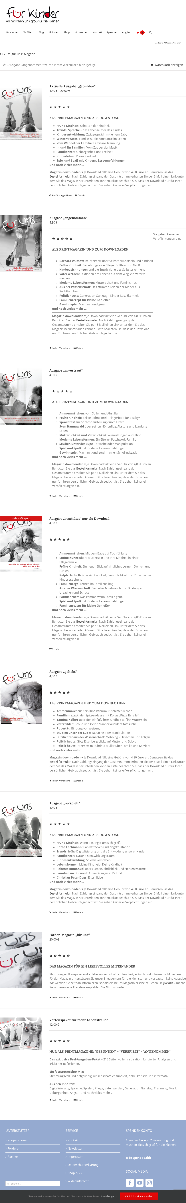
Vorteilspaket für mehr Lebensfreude (78, 1020)
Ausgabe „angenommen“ (68, 218)
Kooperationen (18, 1140)
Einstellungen (108, 1196)
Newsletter (75, 1148)
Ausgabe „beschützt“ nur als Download (79, 518)
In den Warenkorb (61, 347)
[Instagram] (149, 1183)
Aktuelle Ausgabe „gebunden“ (72, 86)
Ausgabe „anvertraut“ (66, 370)
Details (81, 195)
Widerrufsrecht (78, 1181)
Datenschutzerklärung (83, 1165)
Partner (13, 1157)
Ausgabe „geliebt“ (63, 672)
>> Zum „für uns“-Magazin (17, 54)
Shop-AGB (75, 1173)
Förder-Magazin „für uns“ (69, 935)
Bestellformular (60, 176)
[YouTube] (139, 1183)
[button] (150, 32)
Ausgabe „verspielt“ (64, 803)
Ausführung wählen (62, 195)
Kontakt (73, 1140)
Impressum (75, 1157)
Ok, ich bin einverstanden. (139, 1196)
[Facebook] (130, 1183)
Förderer (14, 1148)
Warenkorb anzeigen (169, 65)
